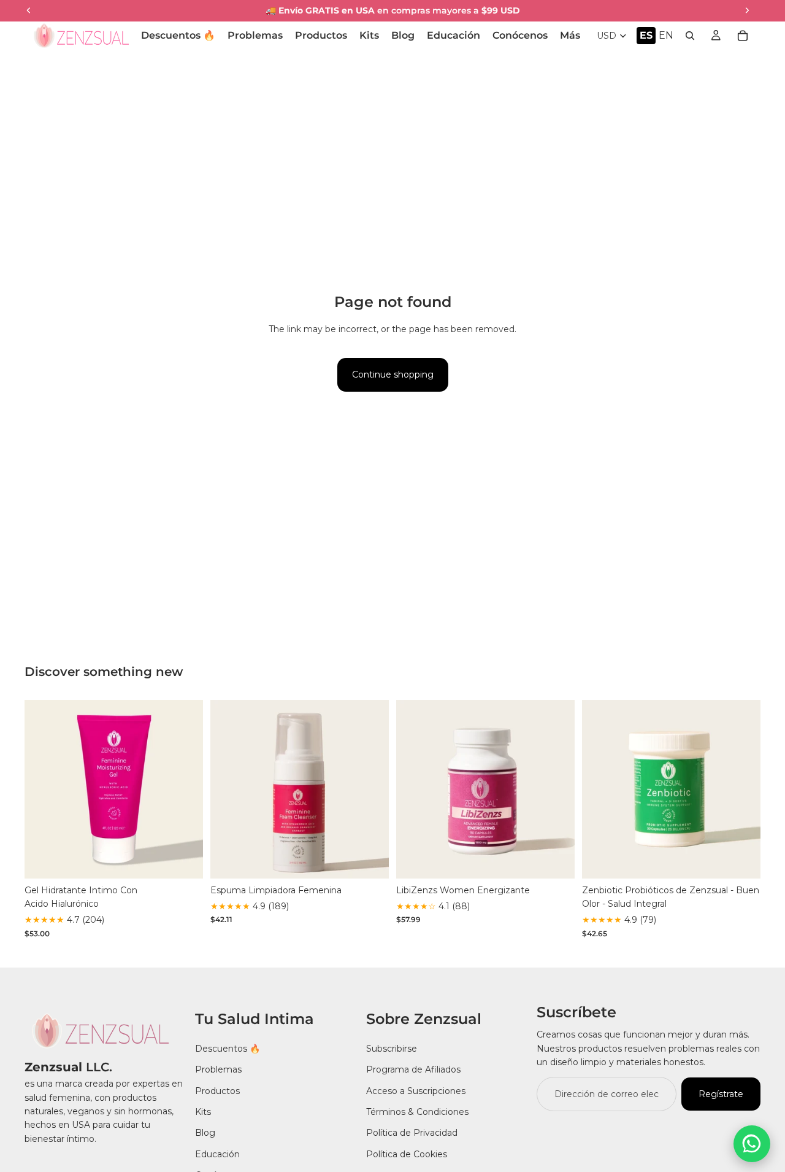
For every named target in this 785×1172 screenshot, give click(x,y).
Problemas (218, 1069)
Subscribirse (391, 1048)
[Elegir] (184, 859)
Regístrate (721, 1094)
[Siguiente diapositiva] (184, 788)
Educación (217, 1154)
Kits (203, 1111)
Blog (205, 1132)
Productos (217, 1090)
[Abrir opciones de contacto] (751, 1143)
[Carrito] (742, 35)
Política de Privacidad (412, 1132)
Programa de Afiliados (413, 1069)
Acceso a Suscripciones (415, 1090)
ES (646, 35)
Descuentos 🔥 (227, 1048)
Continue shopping (393, 374)
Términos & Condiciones (417, 1111)
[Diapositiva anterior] (43, 788)
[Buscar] (689, 35)
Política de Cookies (406, 1154)
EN (666, 35)
